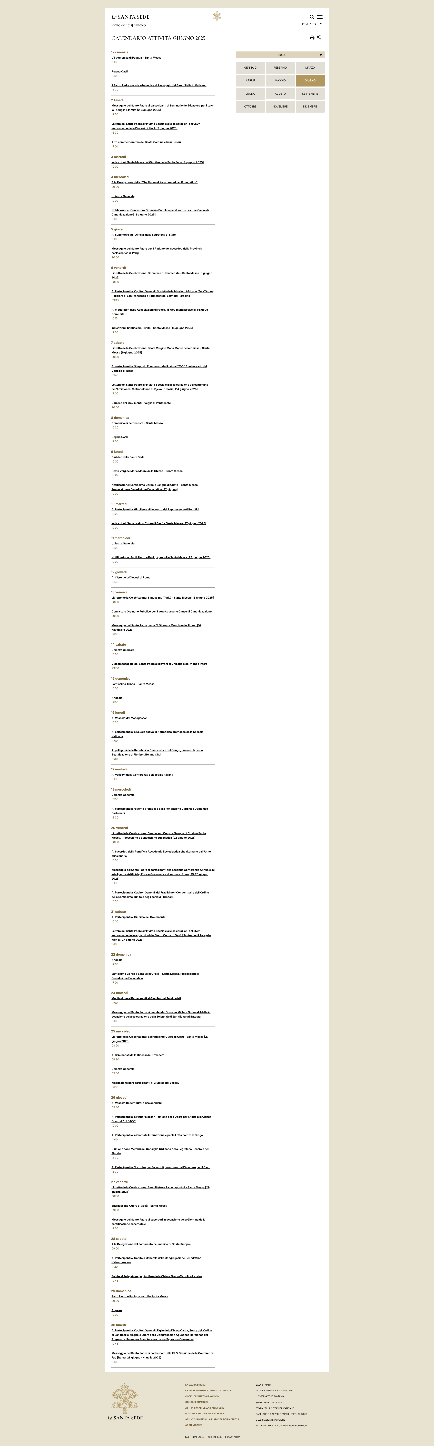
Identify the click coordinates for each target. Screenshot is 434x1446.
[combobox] (280, 54)
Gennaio (250, 67)
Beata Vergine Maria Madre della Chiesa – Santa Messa (147, 471)
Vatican (118, 25)
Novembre (280, 106)
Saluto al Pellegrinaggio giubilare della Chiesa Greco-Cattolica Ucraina (157, 1276)
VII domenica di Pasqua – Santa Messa (136, 57)
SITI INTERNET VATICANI (269, 1402)
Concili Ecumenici (196, 1402)
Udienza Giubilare (123, 650)
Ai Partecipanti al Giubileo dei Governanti (138, 917)
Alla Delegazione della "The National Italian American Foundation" (155, 182)
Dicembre (310, 106)
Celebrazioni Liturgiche (270, 1419)
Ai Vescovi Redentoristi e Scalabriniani (137, 1103)
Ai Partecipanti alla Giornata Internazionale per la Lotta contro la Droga (157, 1135)
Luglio (250, 93)
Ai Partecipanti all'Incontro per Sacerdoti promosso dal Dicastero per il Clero (161, 1167)
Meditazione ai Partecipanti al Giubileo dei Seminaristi (146, 998)
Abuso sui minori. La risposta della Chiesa (212, 1419)
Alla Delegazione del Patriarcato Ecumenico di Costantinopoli (151, 1244)
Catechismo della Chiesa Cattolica (208, 1390)
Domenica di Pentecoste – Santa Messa (137, 423)
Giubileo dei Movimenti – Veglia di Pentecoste (141, 403)
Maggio (280, 80)
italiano (310, 25)
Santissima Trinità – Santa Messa (133, 684)
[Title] (319, 38)
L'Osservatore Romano (270, 1396)
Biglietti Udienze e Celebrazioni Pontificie (281, 1425)
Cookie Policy (215, 1437)
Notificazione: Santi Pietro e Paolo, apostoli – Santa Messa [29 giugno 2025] (161, 557)
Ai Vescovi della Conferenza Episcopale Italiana (142, 774)
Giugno (140, 25)
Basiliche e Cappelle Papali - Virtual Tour (281, 1414)
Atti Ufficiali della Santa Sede (204, 1407)
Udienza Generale (123, 196)
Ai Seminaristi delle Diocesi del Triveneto (138, 1055)
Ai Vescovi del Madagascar (129, 718)
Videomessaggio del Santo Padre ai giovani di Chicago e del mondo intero (160, 663)
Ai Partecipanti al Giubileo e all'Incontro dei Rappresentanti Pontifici (155, 509)
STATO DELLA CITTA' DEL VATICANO (275, 1408)
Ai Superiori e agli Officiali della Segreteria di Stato (144, 234)
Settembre (310, 93)
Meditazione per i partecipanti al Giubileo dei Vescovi (146, 1082)
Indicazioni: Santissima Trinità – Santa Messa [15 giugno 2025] (152, 328)
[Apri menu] (319, 17)
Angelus (117, 697)
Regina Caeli (120, 71)
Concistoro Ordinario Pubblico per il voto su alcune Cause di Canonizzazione (162, 611)
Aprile (250, 80)
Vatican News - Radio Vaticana (274, 1390)
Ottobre (250, 106)
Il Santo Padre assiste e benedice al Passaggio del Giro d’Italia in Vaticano (159, 85)
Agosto (280, 93)
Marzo (310, 67)
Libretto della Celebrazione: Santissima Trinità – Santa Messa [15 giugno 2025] (163, 597)
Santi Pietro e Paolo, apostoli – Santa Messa (140, 1296)
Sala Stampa (263, 1384)
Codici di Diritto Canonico (202, 1396)
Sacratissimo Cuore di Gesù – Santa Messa (139, 1205)
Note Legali (198, 1437)
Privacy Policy (232, 1437)
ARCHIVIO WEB (193, 1425)
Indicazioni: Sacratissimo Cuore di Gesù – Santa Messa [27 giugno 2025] (159, 523)
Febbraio (280, 67)
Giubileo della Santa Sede (128, 457)
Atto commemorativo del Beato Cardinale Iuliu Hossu (146, 142)
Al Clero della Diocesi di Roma (131, 577)
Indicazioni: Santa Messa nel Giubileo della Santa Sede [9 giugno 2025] (158, 162)
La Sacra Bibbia (195, 1384)
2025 (129, 25)
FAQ (187, 1437)
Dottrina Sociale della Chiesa (204, 1413)
